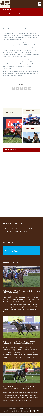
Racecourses (13, 14)
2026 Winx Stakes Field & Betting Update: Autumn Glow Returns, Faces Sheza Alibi (19, 342)
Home (5, 14)
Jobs (17, 411)
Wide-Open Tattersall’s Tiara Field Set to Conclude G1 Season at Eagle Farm (19, 387)
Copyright (24, 411)
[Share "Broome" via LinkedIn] (26, 88)
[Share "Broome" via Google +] (21, 88)
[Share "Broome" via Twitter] (17, 88)
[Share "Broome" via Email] (30, 88)
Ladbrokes (19, 409)
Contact (12, 411)
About (6, 411)
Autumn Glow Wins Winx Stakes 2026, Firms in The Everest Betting (21, 292)
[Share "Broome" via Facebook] (13, 88)
